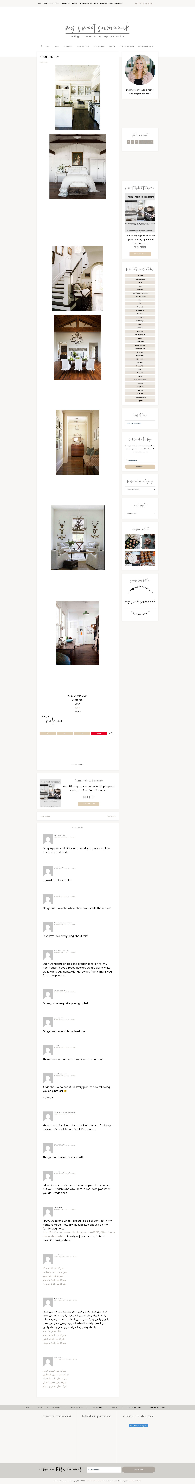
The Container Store (140, 380)
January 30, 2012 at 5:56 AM (64, 1209)
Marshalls (140, 331)
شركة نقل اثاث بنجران (54, 1283)
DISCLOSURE (91, 1481)
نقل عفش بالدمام (52, 1331)
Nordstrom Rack (140, 345)
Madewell (140, 328)
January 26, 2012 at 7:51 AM (64, 1047)
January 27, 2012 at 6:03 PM (64, 1173)
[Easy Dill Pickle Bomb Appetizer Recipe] (132, 542)
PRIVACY (100, 1481)
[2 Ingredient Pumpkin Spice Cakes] (147, 559)
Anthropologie (140, 279)
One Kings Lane (140, 348)
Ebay (140, 300)
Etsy (140, 303)
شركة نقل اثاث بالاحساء (55, 1378)
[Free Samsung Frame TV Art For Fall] (132, 559)
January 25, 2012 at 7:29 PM (64, 952)
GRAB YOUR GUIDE (89, 804)
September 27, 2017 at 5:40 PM (65, 1359)
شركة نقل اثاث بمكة (53, 1268)
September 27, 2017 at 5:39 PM (65, 1300)
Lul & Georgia (140, 321)
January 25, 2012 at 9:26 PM (64, 1019)
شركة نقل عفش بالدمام (55, 1386)
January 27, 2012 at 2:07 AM (64, 1145)
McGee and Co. (140, 335)
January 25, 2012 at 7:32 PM (64, 992)
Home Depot (140, 310)
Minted (140, 338)
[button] (42, 43)
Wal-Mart (140, 387)
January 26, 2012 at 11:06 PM (65, 1114)
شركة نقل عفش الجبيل (54, 1382)
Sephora (140, 362)
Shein (140, 369)
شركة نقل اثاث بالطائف (55, 1272)
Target (140, 376)
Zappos (140, 401)
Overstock (140, 352)
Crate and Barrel (140, 296)
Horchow (140, 314)
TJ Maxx (140, 383)
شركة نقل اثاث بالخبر (54, 1339)
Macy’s (140, 324)
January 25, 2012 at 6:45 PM (64, 837)
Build (140, 282)
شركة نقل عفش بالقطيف (56, 1374)
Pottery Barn (140, 355)
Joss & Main (140, 317)
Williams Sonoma (140, 397)
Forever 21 (140, 307)
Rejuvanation (140, 359)
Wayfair (140, 390)
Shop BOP (140, 373)
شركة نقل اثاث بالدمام (54, 1280)
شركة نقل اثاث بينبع (53, 1276)
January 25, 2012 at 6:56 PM (64, 868)
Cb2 (140, 286)
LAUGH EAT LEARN (135, 1481)
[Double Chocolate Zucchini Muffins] (147, 542)
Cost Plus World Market (140, 293)
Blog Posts (44, 62)
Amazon (140, 276)
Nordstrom (140, 341)
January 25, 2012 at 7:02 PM (64, 896)
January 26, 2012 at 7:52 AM (64, 1075)
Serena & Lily (140, 366)
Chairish (140, 289)
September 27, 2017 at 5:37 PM (65, 1256)
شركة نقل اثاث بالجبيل (54, 1343)
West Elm (140, 394)
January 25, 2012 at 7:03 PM (64, 924)
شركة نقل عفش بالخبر (54, 1370)
